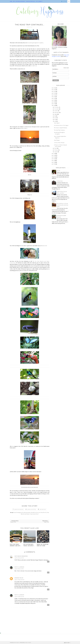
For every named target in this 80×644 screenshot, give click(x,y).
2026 (54, 87)
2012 (54, 158)
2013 (54, 157)
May (55, 119)
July (55, 116)
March (55, 148)
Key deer (36, 512)
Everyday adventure (26, 512)
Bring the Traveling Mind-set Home (42, 545)
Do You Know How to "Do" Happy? (61, 125)
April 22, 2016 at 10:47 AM (19, 579)
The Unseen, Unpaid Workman (60, 127)
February (56, 150)
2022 (54, 94)
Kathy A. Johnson (19, 567)
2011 (54, 160)
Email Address (55, 69)
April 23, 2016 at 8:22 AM (19, 596)
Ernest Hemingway (17, 512)
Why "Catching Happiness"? (19, 1)
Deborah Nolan (19, 577)
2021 (54, 96)
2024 (54, 91)
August (55, 114)
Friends (32, 512)
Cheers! (58, 170)
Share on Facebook (18, 509)
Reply (48, 561)
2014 (54, 155)
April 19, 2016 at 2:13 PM (19, 568)
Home (11, 1)
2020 (54, 98)
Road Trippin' (57, 140)
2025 (54, 89)
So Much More (60, 181)
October (56, 110)
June (55, 117)
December (56, 107)
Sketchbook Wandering (21, 556)
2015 (54, 153)
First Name (54, 72)
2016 (54, 105)
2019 (54, 100)
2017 (54, 103)
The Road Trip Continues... (59, 130)
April (55, 121)
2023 (54, 93)
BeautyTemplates (16, 642)
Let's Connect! (39, 1)
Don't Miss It (56, 123)
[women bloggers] (0, 633)
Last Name (54, 76)
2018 (54, 102)
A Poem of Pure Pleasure (59, 142)
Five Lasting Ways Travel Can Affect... (29, 545)
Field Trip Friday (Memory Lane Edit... (15, 545)
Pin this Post (43, 509)
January (56, 151)
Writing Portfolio (30, 1)
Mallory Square (24, 128)
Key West (41, 512)
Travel (37, 514)
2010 (54, 162)
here (32, 65)
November (56, 109)
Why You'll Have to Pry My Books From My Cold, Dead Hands (62, 205)
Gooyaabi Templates (28, 642)
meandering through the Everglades (35, 42)
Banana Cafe (44, 245)
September (56, 112)
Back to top (66, 642)
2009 (54, 164)
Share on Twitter (31, 509)
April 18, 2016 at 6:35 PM (19, 557)
